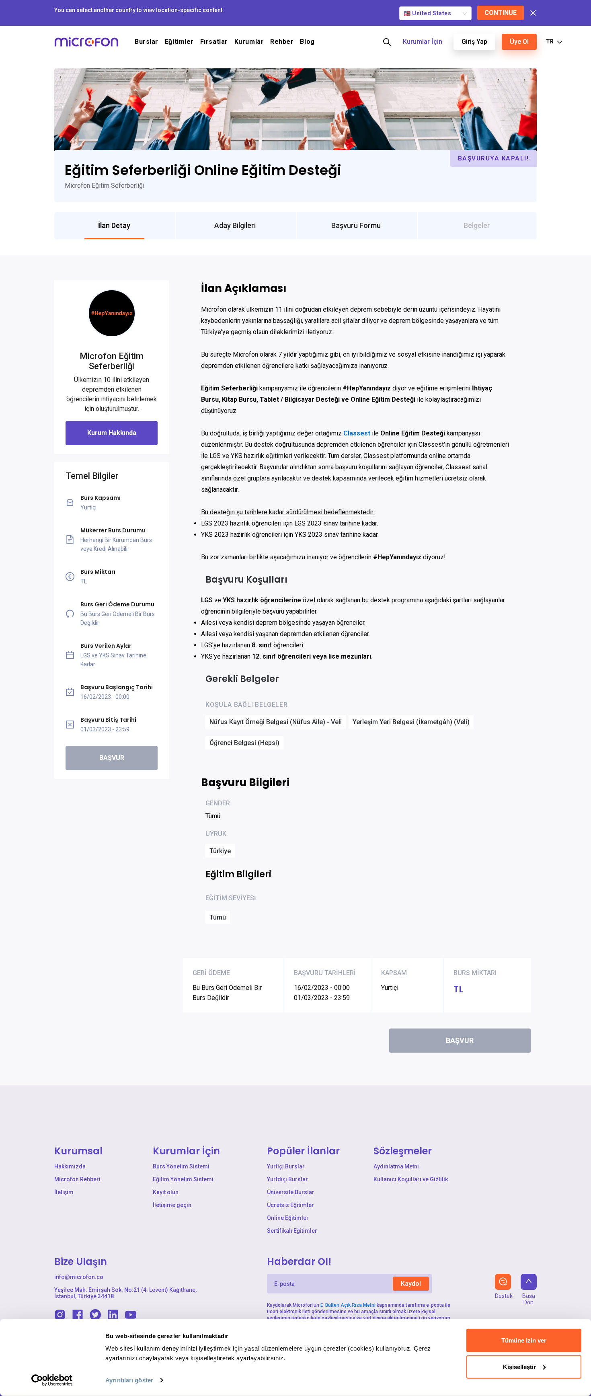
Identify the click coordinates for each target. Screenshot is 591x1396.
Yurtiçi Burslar (286, 1166)
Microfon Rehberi (77, 1179)
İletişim (64, 1192)
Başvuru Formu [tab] (356, 225)
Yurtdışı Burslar (287, 1179)
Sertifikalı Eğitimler (292, 1231)
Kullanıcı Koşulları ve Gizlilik (410, 1179)
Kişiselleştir (519, 1366)
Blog (307, 42)
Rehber (281, 42)
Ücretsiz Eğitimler (290, 1205)
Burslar (146, 42)
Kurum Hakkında (111, 433)
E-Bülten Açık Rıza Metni (348, 1305)
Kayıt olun (166, 1192)
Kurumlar (249, 42)
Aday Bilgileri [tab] (235, 225)
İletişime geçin (172, 1205)
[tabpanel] (295, 670)
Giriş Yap (474, 41)
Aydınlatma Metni (396, 1166)
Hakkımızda (70, 1166)
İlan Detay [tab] (114, 225)
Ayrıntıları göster (129, 1380)
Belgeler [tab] (477, 225)
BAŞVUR (111, 758)
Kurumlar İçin (422, 41)
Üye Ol (519, 41)
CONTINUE (500, 12)
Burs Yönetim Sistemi (181, 1166)
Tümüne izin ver (523, 1340)
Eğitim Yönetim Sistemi (183, 1179)
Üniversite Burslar (290, 1192)
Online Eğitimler (288, 1218)
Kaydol (411, 1283)
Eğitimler (179, 42)
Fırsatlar (214, 42)
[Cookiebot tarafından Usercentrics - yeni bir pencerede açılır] (52, 1380)
